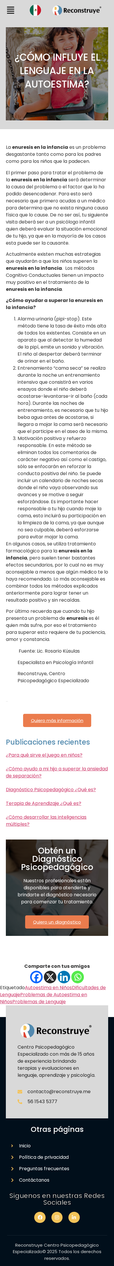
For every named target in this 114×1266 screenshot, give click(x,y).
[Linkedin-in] (74, 1217)
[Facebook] (36, 977)
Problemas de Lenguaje (39, 1001)
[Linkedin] (64, 977)
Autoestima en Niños (48, 987)
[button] (10, 10)
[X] (50, 977)
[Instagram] (57, 1217)
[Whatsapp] (77, 977)
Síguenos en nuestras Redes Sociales (57, 1199)
